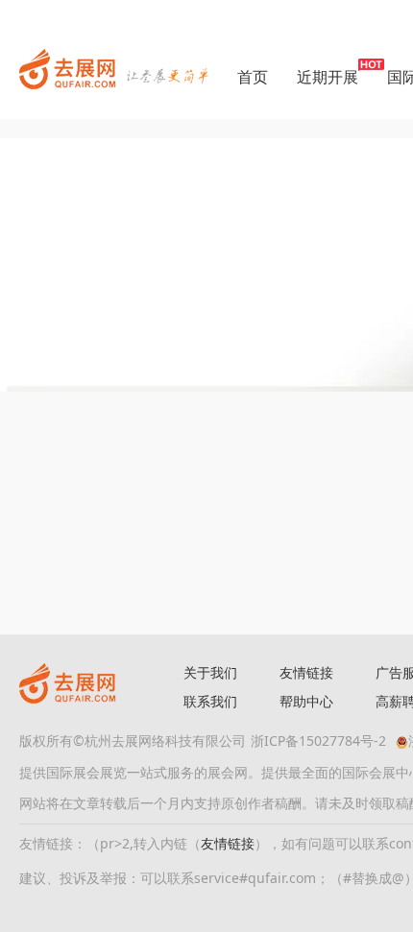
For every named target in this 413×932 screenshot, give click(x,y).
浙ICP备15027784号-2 (318, 740)
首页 (252, 76)
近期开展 (327, 76)
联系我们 (210, 701)
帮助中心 (306, 701)
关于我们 (210, 672)
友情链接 (306, 672)
